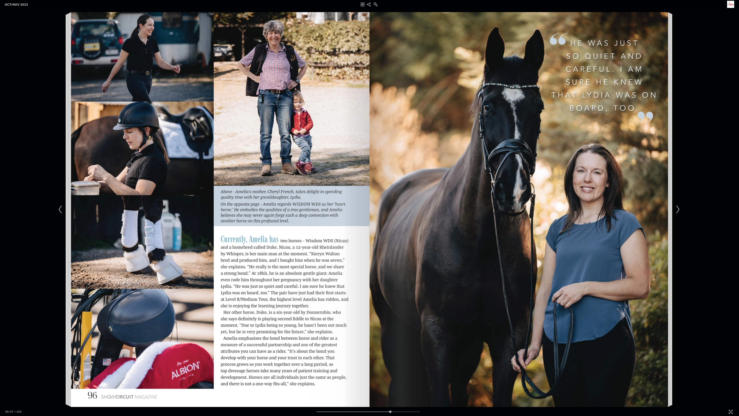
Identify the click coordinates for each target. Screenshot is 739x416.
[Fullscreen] (730, 411)
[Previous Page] (61, 209)
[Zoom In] (375, 4)
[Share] (368, 4)
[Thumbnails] (362, 4)
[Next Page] (677, 209)
